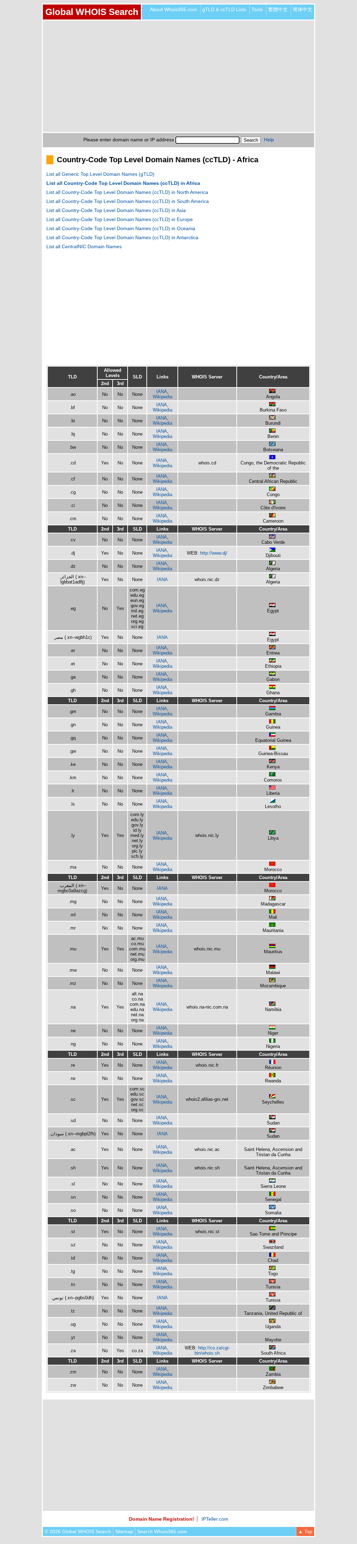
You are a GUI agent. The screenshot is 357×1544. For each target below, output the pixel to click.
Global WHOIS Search (91, 12)
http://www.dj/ (213, 553)
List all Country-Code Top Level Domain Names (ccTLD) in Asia (116, 210)
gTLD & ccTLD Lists (224, 9)
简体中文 (302, 9)
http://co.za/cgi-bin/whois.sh (212, 1350)
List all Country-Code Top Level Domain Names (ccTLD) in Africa (123, 183)
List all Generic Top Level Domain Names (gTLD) (100, 174)
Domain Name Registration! (161, 1519)
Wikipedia (162, 396)
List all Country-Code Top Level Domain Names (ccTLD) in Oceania (120, 228)
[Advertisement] (178, 76)
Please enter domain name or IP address (128, 139)
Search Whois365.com (162, 1531)
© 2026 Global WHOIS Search (78, 1531)
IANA (161, 391)
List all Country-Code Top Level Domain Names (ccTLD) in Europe (119, 219)
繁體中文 (278, 9)
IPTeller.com (215, 1519)
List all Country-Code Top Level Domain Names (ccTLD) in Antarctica (122, 237)
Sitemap (124, 1531)
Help (269, 139)
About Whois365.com (173, 9)
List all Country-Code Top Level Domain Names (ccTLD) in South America (127, 201)
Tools (257, 9)
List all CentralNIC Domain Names (84, 246)
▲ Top (305, 1531)
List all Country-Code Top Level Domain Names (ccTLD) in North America (127, 192)
